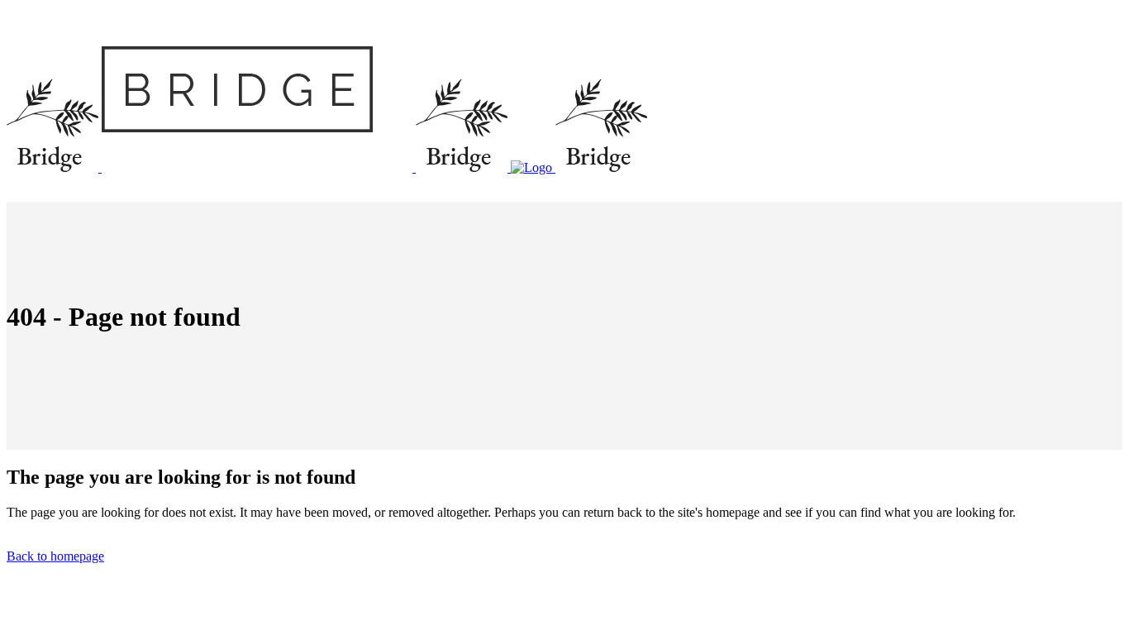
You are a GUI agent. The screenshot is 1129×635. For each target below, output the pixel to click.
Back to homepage (55, 556)
